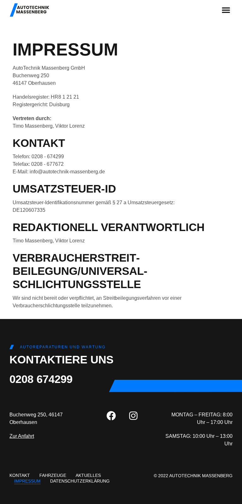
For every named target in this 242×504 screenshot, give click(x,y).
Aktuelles (88, 475)
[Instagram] (133, 415)
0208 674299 (40, 379)
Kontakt (19, 475)
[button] (226, 9)
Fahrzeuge (52, 475)
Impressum (27, 481)
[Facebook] (111, 415)
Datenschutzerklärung (80, 481)
